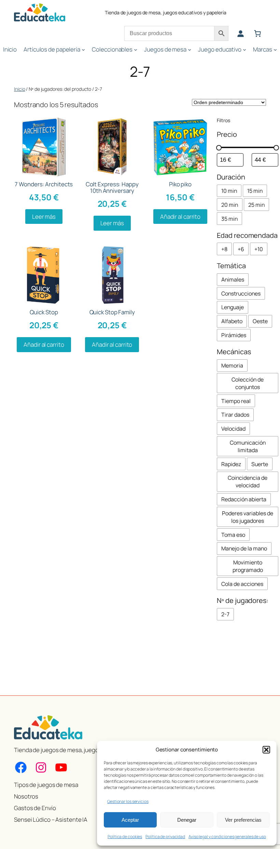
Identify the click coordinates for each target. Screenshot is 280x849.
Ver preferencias (243, 820)
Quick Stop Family (112, 312)
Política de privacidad (165, 836)
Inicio (19, 89)
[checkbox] (229, 191)
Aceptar (130, 820)
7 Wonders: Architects (44, 184)
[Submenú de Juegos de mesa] (189, 49)
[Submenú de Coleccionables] (135, 49)
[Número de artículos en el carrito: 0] (257, 33)
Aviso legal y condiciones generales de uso (227, 836)
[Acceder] (240, 33)
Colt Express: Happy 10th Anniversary (112, 187)
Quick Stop (44, 312)
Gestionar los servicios (128, 801)
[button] (266, 749)
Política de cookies (125, 836)
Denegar (186, 820)
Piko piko (180, 184)
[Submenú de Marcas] (275, 49)
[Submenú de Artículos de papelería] (83, 49)
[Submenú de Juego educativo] (244, 49)
